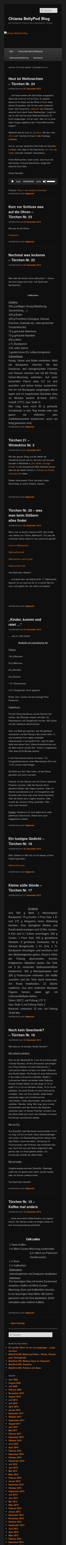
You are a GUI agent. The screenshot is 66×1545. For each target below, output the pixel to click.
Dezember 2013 (16, 1514)
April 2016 (13, 1447)
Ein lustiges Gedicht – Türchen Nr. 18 (26, 841)
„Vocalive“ (36, 132)
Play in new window (26, 190)
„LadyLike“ (35, 108)
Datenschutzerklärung (19, 57)
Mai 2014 (12, 1501)
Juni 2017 (13, 1426)
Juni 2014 (13, 1497)
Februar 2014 (14, 1508)
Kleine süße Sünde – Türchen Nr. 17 (25, 888)
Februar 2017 (14, 1433)
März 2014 (13, 1504)
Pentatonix (13, 235)
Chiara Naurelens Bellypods (30, 51)
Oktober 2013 (14, 1521)
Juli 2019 (12, 1399)
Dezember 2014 (16, 1484)
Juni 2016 (13, 1443)
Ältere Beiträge (16, 1323)
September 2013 (16, 1525)
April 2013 (13, 1531)
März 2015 (13, 1474)
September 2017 (16, 1420)
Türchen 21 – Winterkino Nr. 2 (21, 443)
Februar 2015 (14, 1477)
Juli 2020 (12, 1386)
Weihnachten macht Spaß (20, 559)
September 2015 (16, 1460)
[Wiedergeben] (12, 181)
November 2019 (16, 1393)
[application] (32, 181)
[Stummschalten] (44, 181)
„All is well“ (13, 135)
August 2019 (14, 1396)
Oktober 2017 (14, 1416)
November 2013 (16, 1518)
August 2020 (14, 1382)
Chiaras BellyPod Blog (29, 18)
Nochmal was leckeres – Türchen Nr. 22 (26, 257)
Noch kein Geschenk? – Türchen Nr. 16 (26, 1032)
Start (11, 51)
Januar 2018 (14, 1409)
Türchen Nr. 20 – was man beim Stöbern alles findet (25, 515)
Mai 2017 (12, 1430)
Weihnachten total (16, 565)
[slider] (51, 181)
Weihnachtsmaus (16, 865)
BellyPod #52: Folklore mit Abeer (24, 1367)
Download (41, 190)
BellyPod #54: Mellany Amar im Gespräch (29, 1360)
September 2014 (16, 1491)
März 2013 (13, 1535)
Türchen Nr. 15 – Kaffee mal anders (23, 1204)
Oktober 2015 (14, 1457)
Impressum (38, 57)
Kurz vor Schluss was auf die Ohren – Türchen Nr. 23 (26, 211)
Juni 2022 (13, 1379)
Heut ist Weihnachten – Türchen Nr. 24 (25, 81)
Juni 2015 (13, 1467)
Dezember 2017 (16, 1413)
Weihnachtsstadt (16, 552)
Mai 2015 (12, 1470)
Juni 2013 (13, 1528)
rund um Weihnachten (18, 545)
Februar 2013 (14, 1538)
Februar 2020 (14, 1389)
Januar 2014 (14, 1511)
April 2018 (13, 1406)
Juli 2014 (12, 1494)
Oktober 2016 (14, 1440)
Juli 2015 (12, 1464)
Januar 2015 (14, 1481)
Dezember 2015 (16, 1454)
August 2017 (14, 1423)
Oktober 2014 (14, 1487)
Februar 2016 (14, 1450)
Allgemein (29, 193)
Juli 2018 (12, 1403)
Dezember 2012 (16, 1542)
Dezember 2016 (16, 1437)
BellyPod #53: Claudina (20, 1364)
